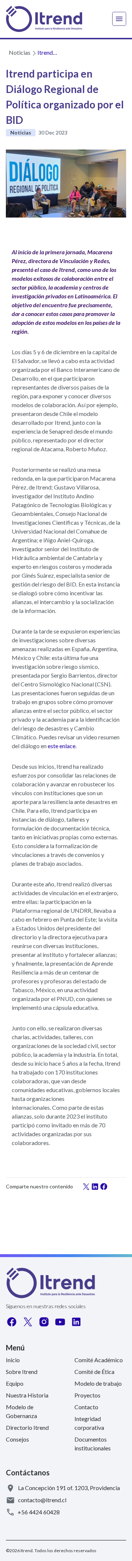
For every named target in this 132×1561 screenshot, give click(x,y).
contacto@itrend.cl (42, 1499)
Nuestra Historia (27, 1395)
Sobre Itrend (21, 1371)
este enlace (62, 745)
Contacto (86, 1406)
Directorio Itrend (27, 1427)
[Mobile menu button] (119, 19)
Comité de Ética (94, 1371)
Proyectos (87, 1395)
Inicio (13, 1359)
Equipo (14, 1383)
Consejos (17, 1439)
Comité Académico (98, 1359)
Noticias (19, 52)
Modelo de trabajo (98, 1383)
